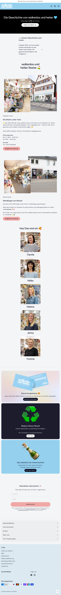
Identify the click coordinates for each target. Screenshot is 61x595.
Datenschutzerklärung (30, 509)
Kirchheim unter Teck (35, 1)
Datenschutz (5, 556)
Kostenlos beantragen (30, 399)
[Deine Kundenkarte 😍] (30, 382)
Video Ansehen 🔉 (30, 25)
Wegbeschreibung (11, 149)
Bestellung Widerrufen (8, 561)
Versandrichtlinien (7, 563)
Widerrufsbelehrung (7, 558)
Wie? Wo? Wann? (30, 470)
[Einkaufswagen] (55, 6)
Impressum (4, 566)
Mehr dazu (30, 436)
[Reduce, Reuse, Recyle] (30, 414)
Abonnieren (30, 504)
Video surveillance (7, 551)
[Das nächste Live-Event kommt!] (30, 451)
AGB (2, 553)
